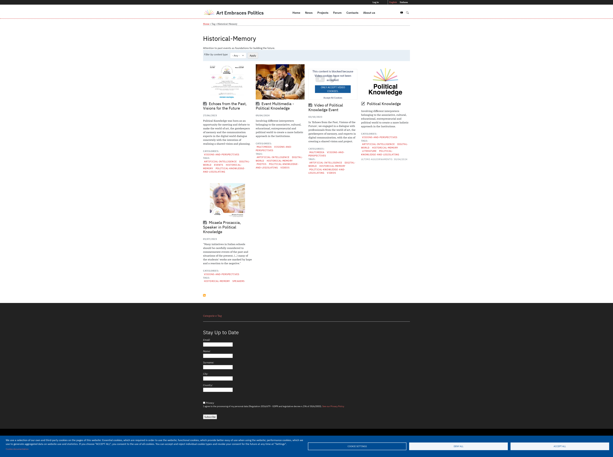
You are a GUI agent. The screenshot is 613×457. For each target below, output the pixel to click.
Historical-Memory (280, 160)
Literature (369, 150)
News (309, 13)
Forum (337, 13)
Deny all (458, 446)
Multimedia (264, 146)
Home (296, 13)
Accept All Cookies (332, 97)
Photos (261, 164)
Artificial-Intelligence (220, 161)
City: (205, 373)
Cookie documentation (17, 449)
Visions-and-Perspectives (221, 154)
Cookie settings (357, 446)
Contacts (352, 13)
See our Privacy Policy (333, 406)
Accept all (560, 446)
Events (218, 164)
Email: (206, 339)
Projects (322, 13)
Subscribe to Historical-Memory (204, 295)
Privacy (210, 402)
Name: (207, 351)
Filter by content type (216, 54)
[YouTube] (402, 12)
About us (369, 13)
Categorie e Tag (212, 315)
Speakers (238, 281)
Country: (208, 385)
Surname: (208, 362)
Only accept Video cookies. (333, 89)
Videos (285, 167)
